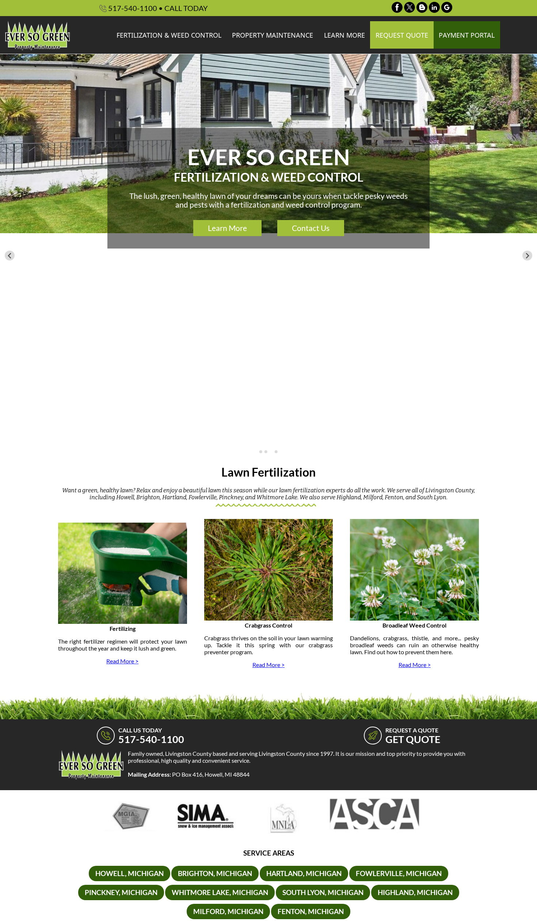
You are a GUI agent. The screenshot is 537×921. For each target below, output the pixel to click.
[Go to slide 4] (276, 451)
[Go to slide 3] (271, 452)
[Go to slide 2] (265, 451)
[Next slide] (527, 256)
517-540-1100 (157, 8)
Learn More (227, 228)
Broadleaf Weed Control (414, 625)
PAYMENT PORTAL (467, 35)
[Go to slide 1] (260, 451)
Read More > (122, 660)
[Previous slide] (10, 256)
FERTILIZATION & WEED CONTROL (169, 35)
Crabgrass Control (268, 625)
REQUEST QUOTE (402, 35)
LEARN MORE (344, 35)
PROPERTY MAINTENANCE (272, 35)
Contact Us (311, 228)
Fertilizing (123, 628)
